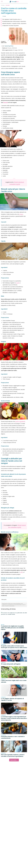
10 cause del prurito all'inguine (10, 664)
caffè (21, 572)
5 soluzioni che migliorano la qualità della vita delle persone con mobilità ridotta (12, 627)
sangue (21, 214)
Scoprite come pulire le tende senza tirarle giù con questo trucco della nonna (14, 646)
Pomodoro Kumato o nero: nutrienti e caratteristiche (13, 737)
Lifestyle (3, 5)
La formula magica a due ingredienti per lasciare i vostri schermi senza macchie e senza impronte (14, 718)
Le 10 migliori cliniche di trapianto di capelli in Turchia (12, 699)
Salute (2, 624)
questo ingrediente (20, 421)
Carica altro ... (14, 760)
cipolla (17, 283)
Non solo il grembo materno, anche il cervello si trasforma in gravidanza (12, 755)
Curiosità (8, 5)
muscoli (5, 102)
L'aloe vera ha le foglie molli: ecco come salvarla (13, 681)
